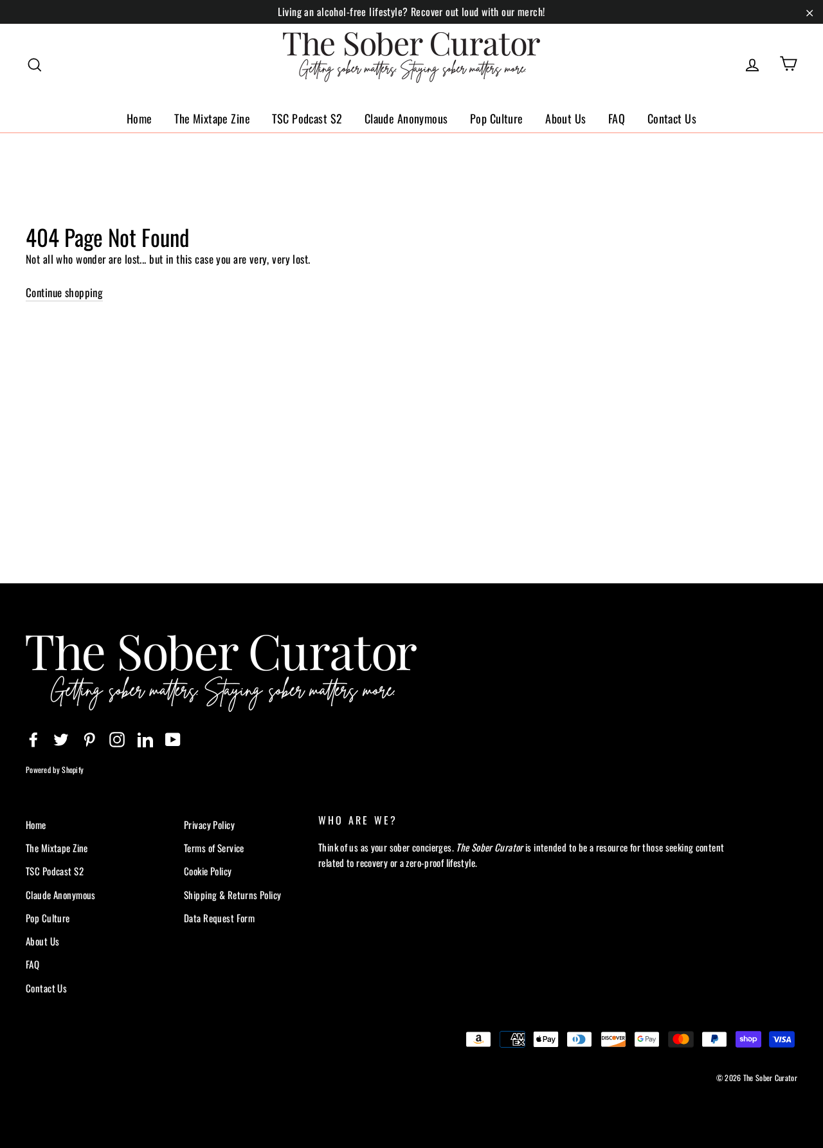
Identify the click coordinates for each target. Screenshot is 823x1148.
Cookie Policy (208, 871)
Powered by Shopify (55, 769)
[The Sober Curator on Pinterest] (89, 738)
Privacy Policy (209, 824)
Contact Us (671, 118)
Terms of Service (214, 848)
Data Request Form (219, 918)
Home (139, 118)
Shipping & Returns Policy (233, 895)
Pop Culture (496, 118)
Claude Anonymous (406, 118)
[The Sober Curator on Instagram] (117, 738)
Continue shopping (64, 292)
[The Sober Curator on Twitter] (61, 738)
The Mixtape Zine (212, 118)
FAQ (616, 118)
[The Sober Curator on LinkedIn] (145, 738)
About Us (565, 118)
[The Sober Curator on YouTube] (173, 738)
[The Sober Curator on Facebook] (33, 738)
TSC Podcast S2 (307, 118)
